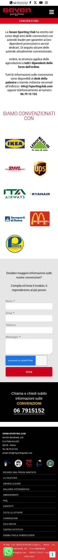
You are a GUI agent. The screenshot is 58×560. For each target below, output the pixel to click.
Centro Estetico (13, 529)
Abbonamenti (11, 494)
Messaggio (12, 336)
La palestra (10, 477)
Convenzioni (10, 518)
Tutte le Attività (13, 512)
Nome (9, 301)
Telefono (11, 325)
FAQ (5, 500)
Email (9, 313)
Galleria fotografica (16, 489)
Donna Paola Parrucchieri (19, 535)
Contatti (8, 506)
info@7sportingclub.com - (17, 552)
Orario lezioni (12, 483)
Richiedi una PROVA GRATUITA (19, 472)
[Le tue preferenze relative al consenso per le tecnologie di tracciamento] (52, 554)
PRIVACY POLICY (36, 552)
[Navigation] (52, 12)
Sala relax (9, 523)
